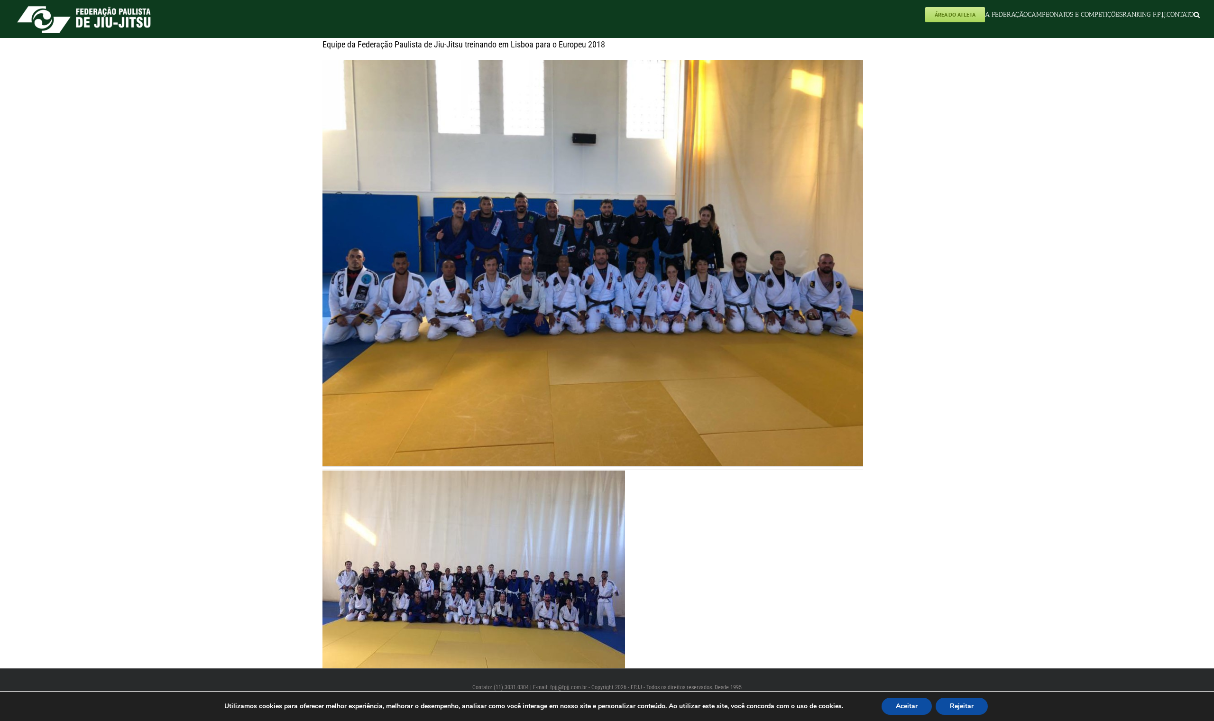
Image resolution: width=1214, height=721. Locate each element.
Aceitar (907, 706)
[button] (1197, 14)
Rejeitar (962, 706)
